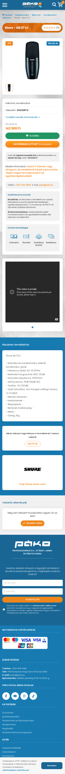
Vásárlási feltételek (11, 748)
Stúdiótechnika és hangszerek (17, 732)
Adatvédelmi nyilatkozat (16, 770)
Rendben (51, 765)
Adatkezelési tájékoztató (44, 606)
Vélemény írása (34, 523)
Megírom (33, 443)
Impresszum (8, 756)
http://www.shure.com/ (33, 484)
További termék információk (21, 117)
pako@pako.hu (46, 185)
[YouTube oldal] (15, 696)
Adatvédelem (9, 752)
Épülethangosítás (10, 716)
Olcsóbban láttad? (32, 144)
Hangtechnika (22, 15)
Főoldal (8, 15)
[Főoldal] (32, 5)
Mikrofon (36, 15)
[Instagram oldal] (24, 696)
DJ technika (7, 712)
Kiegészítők (7, 728)
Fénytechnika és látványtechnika (18, 720)
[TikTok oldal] (33, 696)
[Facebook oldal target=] (6, 696)
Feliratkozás (33, 599)
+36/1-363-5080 (23, 185)
